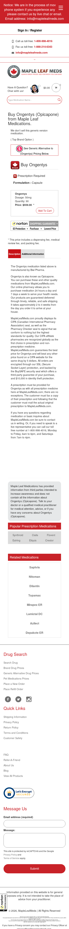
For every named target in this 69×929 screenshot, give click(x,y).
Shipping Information (15, 717)
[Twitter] (18, 698)
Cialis (35, 535)
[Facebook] (8, 699)
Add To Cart (45, 210)
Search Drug (11, 662)
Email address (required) (18, 817)
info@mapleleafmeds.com (32, 52)
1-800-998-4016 (43, 41)
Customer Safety (13, 738)
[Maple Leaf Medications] (34, 71)
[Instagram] (28, 698)
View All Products (13, 776)
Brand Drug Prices (14, 668)
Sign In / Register (30, 30)
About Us (9, 765)
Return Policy (11, 727)
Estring (16, 540)
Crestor (49, 540)
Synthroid (18, 535)
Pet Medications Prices (16, 678)
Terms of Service (11, 858)
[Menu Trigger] (61, 7)
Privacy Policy (11, 722)
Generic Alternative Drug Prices (21, 673)
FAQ (6, 754)
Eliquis (32, 540)
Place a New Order (14, 684)
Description (14, 253)
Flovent (51, 535)
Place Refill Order (13, 689)
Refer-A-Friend (12, 760)
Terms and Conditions (16, 732)
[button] (3, 902)
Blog (6, 770)
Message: (9, 830)
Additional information (33, 253)
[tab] (14, 253)
